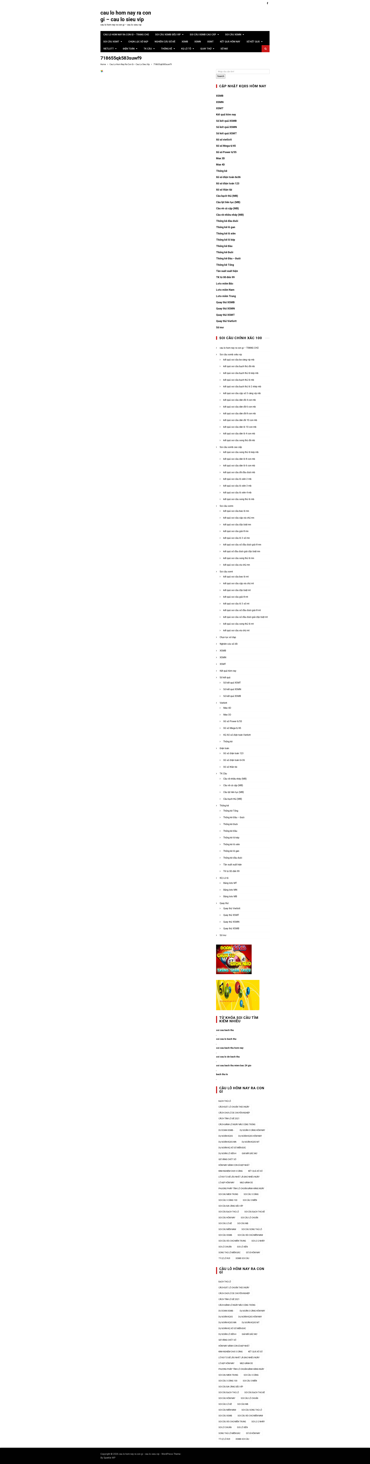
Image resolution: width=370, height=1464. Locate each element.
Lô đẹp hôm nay (226, 1182)
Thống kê (166, 48)
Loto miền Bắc (224, 283)
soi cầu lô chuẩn (249, 1217)
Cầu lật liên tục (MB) (228, 202)
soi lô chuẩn (225, 1247)
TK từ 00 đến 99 (225, 277)
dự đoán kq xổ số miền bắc (232, 1148)
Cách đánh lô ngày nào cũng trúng (237, 1124)
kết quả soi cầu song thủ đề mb (239, 440)
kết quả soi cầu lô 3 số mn (236, 538)
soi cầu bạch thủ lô (229, 1212)
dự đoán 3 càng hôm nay (252, 1130)
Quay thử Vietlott (226, 321)
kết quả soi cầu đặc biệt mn (237, 524)
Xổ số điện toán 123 (227, 183)
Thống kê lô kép (225, 239)
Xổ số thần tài (224, 189)
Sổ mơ (224, 48)
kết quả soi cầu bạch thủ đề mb (239, 366)
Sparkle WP (109, 1457)
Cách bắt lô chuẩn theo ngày (234, 1107)
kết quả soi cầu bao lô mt (236, 576)
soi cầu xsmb (225, 1235)
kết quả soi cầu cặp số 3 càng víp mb (242, 393)
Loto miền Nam (225, 289)
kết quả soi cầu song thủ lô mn (238, 558)
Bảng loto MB (230, 896)
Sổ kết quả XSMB (226, 120)
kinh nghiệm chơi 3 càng (231, 1171)
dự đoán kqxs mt (251, 1142)
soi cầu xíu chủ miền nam (250, 1235)
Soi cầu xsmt (111, 41)
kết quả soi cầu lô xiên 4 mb (237, 492)
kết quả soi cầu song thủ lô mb (238, 499)
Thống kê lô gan (225, 227)
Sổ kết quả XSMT (226, 133)
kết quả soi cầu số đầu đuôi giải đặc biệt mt (245, 617)
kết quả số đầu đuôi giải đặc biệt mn (241, 551)
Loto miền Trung (226, 296)
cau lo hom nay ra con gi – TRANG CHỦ (126, 34)
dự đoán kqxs (226, 1136)
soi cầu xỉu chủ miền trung (232, 1241)
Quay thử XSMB (225, 302)
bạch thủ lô (225, 1101)
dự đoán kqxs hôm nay (250, 1136)
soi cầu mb (242, 1223)
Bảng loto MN (230, 889)
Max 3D (220, 158)
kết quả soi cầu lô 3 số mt (236, 603)
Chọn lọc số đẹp (138, 41)
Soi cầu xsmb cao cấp (203, 34)
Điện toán (129, 48)
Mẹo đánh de (246, 1182)
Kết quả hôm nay (230, 41)
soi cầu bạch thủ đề (254, 1212)
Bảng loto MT (230, 883)
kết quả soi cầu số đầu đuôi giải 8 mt (242, 610)
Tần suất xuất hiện (227, 270)
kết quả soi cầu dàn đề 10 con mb (240, 420)
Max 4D (220, 164)
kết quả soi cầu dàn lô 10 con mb (239, 427)
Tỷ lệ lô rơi (224, 1258)
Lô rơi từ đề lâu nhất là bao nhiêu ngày (239, 1177)
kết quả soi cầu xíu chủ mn (236, 564)
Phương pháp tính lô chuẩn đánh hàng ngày (241, 1188)
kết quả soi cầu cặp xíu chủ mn (238, 517)
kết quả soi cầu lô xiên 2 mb (237, 479)
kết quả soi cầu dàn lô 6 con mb (239, 465)
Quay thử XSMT (225, 314)
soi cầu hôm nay (227, 1217)
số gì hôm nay (253, 1252)
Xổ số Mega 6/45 (226, 145)
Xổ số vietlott (224, 139)
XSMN (197, 41)
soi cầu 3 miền (250, 1200)
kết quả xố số (255, 1171)
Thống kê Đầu (224, 246)
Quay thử (205, 48)
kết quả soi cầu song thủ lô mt (238, 623)
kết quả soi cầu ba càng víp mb (238, 359)
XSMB (185, 41)
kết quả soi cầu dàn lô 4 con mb (239, 433)
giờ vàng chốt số (227, 1159)
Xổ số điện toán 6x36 (228, 177)
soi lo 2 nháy (258, 1241)
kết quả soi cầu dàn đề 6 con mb (239, 406)
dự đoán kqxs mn (227, 1142)
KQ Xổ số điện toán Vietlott (237, 735)
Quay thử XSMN (225, 308)
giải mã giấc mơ (249, 1153)
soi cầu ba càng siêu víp (231, 1206)
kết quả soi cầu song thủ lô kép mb (241, 452)
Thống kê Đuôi (224, 252)
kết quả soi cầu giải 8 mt (235, 596)
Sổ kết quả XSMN (226, 127)
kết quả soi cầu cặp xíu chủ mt (238, 583)
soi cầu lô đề (225, 1223)
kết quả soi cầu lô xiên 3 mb (237, 485)
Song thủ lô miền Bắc (229, 1252)
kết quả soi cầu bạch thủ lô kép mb (240, 373)
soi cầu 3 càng (251, 1194)
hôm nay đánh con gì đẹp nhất (234, 1165)
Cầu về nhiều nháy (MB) (230, 214)
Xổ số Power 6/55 (226, 152)
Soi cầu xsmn (233, 34)
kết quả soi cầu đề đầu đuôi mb (239, 472)
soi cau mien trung (228, 1194)
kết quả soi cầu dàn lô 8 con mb (239, 459)
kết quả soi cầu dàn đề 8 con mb (239, 413)
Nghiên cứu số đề (165, 41)
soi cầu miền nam (227, 1229)
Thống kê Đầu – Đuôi (228, 258)
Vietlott (108, 48)
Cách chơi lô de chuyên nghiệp (234, 1113)
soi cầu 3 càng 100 (228, 1200)
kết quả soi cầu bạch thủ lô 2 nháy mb (242, 386)
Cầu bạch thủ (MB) (227, 195)
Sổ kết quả (253, 41)
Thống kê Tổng (225, 264)
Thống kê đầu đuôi (227, 220)
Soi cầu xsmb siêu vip (168, 34)
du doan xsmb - (226, 1130)
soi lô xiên (242, 1247)
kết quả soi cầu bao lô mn (236, 511)
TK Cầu (148, 48)
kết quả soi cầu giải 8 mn (235, 531)
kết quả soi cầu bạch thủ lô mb (238, 380)
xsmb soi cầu (242, 1258)
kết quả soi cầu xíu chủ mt (236, 630)
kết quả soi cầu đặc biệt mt (237, 590)
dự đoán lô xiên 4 (227, 1153)
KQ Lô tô (186, 48)
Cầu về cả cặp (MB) (227, 208)
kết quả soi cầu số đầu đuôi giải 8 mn (242, 544)
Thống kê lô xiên (226, 233)
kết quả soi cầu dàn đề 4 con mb (239, 400)
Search (220, 76)
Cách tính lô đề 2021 (229, 1118)
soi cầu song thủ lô (252, 1229)
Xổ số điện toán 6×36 (234, 760)
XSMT (210, 41)
